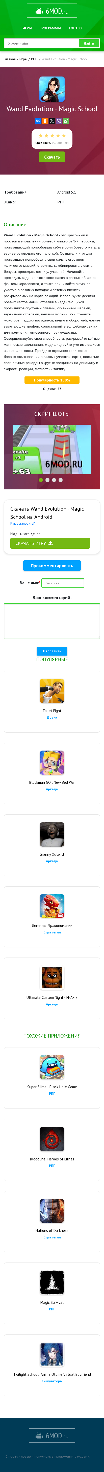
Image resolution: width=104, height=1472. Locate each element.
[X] (52, 121)
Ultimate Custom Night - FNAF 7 (52, 997)
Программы (50, 28)
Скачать (52, 157)
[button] (41, 480)
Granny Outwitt (52, 854)
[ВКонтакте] (38, 121)
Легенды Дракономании (52, 925)
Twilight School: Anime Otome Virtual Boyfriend (52, 1374)
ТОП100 (75, 28)
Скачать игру (30, 543)
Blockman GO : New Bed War (52, 782)
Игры (27, 28)
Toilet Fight (52, 710)
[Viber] (59, 121)
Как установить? (22, 523)
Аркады (52, 789)
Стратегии (52, 932)
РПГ (52, 1093)
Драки (52, 717)
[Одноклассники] (45, 121)
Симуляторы (52, 1381)
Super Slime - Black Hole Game (52, 1086)
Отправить (52, 651)
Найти (89, 43)
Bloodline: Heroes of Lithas (52, 1159)
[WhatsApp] (66, 121)
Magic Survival (52, 1302)
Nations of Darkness (52, 1230)
